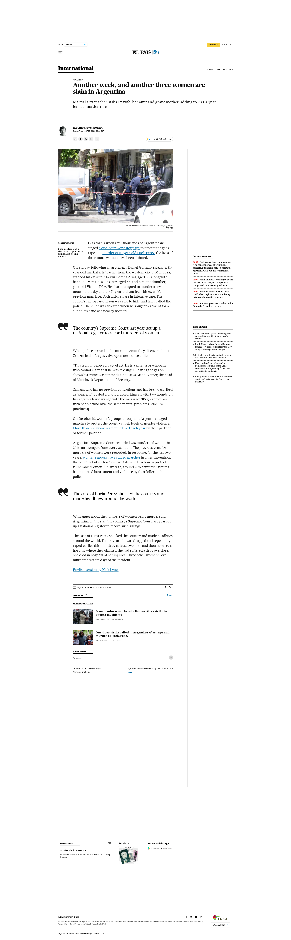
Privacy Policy (74, 933)
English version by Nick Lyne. (95, 570)
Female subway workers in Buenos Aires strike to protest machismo (131, 613)
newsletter (66, 843)
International (76, 69)
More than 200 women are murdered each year (109, 428)
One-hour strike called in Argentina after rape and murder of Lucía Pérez (133, 634)
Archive (123, 843)
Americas (77, 658)
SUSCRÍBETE (214, 45)
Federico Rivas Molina (88, 127)
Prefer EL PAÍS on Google (161, 139)
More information (81, 672)
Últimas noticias (202, 256)
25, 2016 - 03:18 (94, 131)
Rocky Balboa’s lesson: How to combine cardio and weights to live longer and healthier (213, 379)
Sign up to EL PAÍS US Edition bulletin (94, 587)
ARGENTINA (78, 80)
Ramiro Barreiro (103, 619)
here (130, 672)
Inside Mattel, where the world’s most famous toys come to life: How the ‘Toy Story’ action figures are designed (213, 347)
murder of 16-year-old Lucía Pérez (128, 253)
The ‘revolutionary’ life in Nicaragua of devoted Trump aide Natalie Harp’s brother (213, 336)
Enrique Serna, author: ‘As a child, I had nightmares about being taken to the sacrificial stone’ (211, 294)
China (217, 69)
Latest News (227, 69)
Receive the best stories (73, 851)
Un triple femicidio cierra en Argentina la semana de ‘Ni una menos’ (70, 253)
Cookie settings (86, 933)
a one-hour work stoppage (119, 248)
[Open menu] (60, 52)
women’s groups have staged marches (111, 457)
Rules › (170, 595)
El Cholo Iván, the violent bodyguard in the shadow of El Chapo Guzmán (213, 356)
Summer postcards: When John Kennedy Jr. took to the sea (213, 305)
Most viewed (200, 327)
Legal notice (63, 933)
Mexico (210, 69)
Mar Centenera (102, 640)
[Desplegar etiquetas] (171, 657)
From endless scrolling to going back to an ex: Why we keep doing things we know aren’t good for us (213, 282)
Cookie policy (98, 933)
